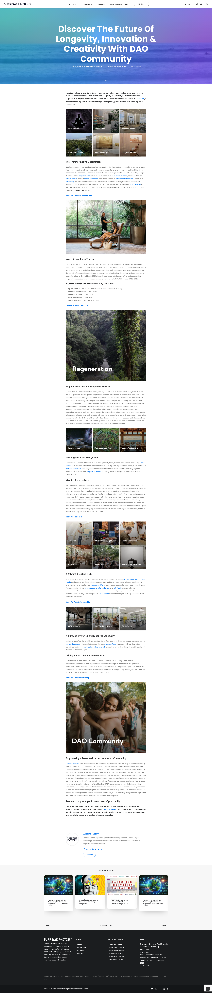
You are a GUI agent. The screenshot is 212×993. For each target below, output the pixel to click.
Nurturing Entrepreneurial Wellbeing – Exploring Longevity (88, 902)
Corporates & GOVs (116, 956)
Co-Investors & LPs (116, 953)
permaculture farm (73, 468)
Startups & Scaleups (116, 947)
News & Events (116, 4)
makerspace (90, 588)
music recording (130, 579)
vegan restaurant (94, 471)
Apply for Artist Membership (78, 602)
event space (103, 594)
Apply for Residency (74, 516)
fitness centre (71, 178)
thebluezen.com (110, 809)
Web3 (119, 67)
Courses (101, 4)
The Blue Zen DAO (73, 763)
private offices (110, 644)
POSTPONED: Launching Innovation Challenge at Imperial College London (119, 902)
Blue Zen (140, 99)
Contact (80, 953)
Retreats (72, 4)
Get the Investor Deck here (77, 305)
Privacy (86, 989)
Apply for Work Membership (77, 677)
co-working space (73, 644)
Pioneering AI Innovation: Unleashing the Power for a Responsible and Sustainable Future (58, 903)
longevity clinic (85, 176)
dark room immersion (124, 178)
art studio (118, 588)
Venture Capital (93, 67)
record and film (98, 585)
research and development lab (92, 647)
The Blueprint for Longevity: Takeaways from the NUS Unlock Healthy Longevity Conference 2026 (153, 959)
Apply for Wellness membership (79, 195)
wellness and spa (120, 176)
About (128, 4)
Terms (80, 989)
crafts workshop (102, 588)
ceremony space (91, 178)
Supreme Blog (106, 926)
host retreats (135, 184)
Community (111, 67)
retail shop (70, 181)
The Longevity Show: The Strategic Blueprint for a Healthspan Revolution (154, 947)
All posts (89, 855)
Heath (103, 67)
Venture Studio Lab (116, 959)
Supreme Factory (134, 67)
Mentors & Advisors (116, 950)
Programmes (87, 4)
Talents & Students (116, 944)
